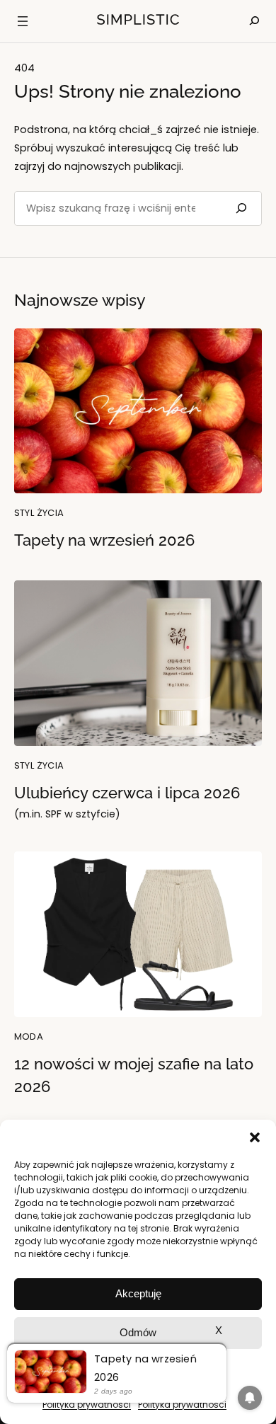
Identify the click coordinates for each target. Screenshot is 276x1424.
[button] (255, 1137)
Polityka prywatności (86, 1405)
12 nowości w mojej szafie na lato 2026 (133, 1075)
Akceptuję (138, 1293)
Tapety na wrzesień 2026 (104, 540)
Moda (29, 1036)
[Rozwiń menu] (22, 21)
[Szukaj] (239, 208)
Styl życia (39, 512)
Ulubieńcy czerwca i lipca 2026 (127, 803)
